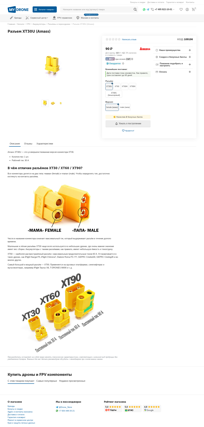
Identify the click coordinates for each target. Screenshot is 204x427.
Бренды (11, 406)
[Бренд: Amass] (145, 48)
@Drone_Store (65, 407)
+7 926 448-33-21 (67, 411)
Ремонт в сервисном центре (20, 420)
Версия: (109, 102)
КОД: (180, 39)
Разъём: (109, 81)
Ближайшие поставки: (116, 69)
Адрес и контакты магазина (20, 412)
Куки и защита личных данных (21, 423)
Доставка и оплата (16, 414)
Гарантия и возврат (16, 417)
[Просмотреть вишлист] (181, 9)
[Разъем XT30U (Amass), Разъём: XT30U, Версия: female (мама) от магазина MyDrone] (53, 67)
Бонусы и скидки (15, 409)
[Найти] (135, 9)
